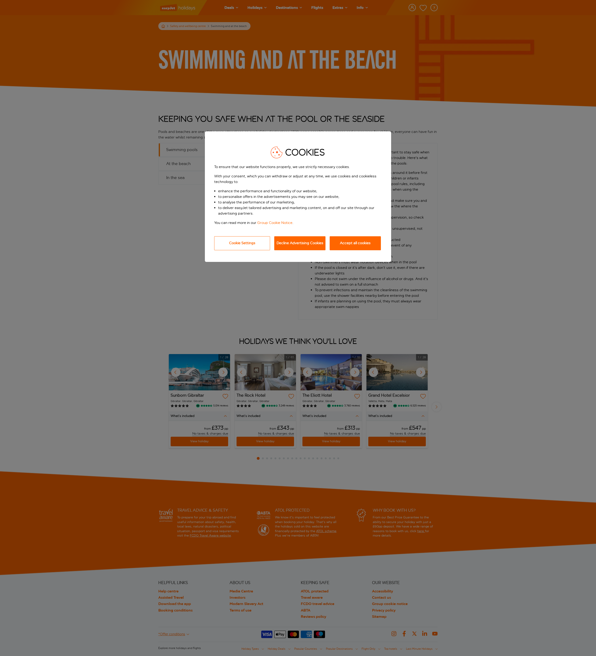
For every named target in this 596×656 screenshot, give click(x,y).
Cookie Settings (242, 243)
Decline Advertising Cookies (300, 243)
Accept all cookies (355, 243)
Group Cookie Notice (274, 222)
